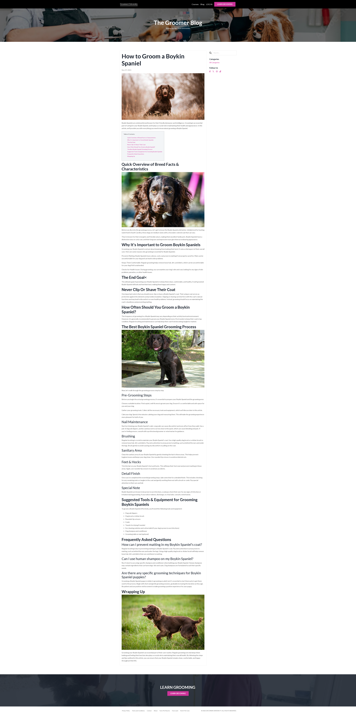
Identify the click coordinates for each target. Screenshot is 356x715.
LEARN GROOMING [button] (225, 4)
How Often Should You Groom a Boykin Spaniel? (141, 147)
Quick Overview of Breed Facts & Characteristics (141, 137)
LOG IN (209, 4)
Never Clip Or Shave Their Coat (136, 144)
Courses (195, 4)
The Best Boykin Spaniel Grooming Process (139, 149)
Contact (149, 710)
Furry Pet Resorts (165, 710)
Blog (202, 4)
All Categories (214, 62)
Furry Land (175, 710)
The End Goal (131, 142)
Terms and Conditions (138, 710)
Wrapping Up (131, 156)
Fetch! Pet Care (184, 710)
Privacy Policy (126, 710)
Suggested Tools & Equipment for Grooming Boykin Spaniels (144, 151)
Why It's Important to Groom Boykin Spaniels (140, 140)
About (156, 710)
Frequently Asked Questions (135, 154)
